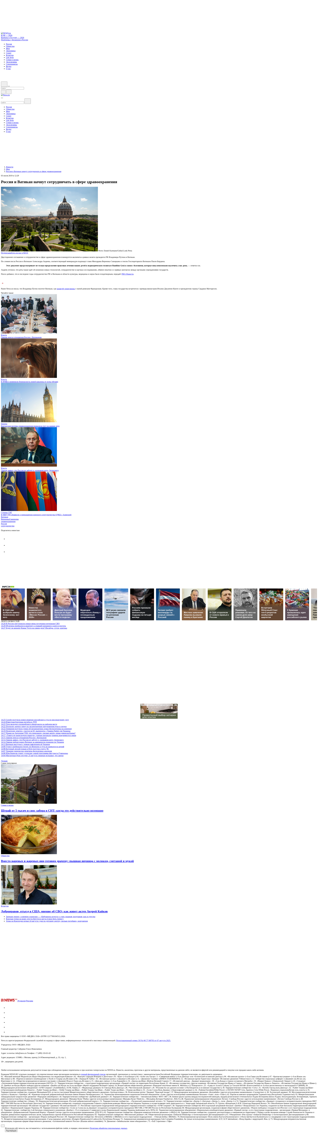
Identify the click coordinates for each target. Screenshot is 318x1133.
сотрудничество (7, 526)
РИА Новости (128, 274)
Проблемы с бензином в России (14, 40)
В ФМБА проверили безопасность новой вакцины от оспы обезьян (29, 382)
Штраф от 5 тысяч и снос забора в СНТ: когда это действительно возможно (52, 810)
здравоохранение (8, 521)
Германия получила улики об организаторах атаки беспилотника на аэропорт (36, 729)
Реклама (29, 1001)
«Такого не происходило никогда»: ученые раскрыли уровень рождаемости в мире (38, 735)
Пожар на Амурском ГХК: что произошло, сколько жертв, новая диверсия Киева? (38, 733)
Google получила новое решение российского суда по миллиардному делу (35, 720)
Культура (5, 906)
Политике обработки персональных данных (108, 1128)
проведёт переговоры (66, 289)
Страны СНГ (6, 512)
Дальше (4, 761)
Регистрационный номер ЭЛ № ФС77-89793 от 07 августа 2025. (143, 1040)
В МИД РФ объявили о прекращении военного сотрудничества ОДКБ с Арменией (36, 515)
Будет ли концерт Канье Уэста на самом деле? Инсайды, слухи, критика (34, 628)
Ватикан (4, 517)
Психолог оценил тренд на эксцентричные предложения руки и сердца (34, 726)
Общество (5, 856)
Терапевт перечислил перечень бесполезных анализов (26, 751)
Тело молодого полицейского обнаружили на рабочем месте (29, 724)
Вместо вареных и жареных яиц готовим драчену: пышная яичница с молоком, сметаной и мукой (67, 861)
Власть (4, 335)
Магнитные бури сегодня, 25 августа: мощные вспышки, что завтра (32, 756)
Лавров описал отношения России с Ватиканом (21, 337)
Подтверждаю (11, 1131)
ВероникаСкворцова (10, 519)
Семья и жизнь (7, 805)
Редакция (22, 1001)
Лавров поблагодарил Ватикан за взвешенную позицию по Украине (32, 742)
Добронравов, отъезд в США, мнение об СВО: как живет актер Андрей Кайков (54, 911)
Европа (4, 424)
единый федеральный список (93, 1074)
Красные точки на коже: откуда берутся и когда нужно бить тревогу (35, 919)
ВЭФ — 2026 (6, 35)
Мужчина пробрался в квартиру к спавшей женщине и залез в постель (33, 626)
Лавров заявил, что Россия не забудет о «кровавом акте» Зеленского (30, 470)
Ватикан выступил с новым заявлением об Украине (25, 744)
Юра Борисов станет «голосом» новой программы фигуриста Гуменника (34, 753)
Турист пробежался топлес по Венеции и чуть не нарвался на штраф (32, 747)
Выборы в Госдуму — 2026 (12, 38)
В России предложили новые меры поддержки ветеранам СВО (30, 624)
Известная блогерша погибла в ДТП (19, 722)
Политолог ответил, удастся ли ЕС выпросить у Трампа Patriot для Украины (35, 731)
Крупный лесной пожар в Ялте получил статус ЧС (25, 749)
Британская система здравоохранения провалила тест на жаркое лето (30, 426)
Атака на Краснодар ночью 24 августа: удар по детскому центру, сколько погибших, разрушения (47, 921)
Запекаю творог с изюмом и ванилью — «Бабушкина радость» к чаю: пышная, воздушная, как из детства (50, 917)
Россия (4, 524)
